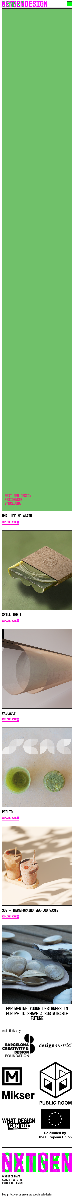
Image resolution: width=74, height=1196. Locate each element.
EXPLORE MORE (9, 522)
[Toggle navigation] (69, 3)
